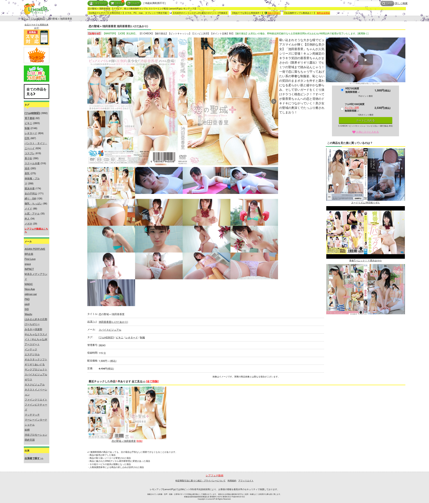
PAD (27, 299)
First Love (30, 259)
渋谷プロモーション (36, 434)
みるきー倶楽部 (33, 329)
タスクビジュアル (35, 384)
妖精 (27, 429)
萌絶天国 (30, 439)
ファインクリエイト (36, 399)
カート (119, 3)
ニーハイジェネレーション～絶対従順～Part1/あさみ (365, 318)
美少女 (28, 158)
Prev (91, 101)
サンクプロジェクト (36, 369)
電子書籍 (30, 118)
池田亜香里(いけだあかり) (113, 322)
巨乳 (27, 138)
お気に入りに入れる (367, 131)
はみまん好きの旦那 (36, 319)
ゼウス (28, 379)
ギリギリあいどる (35, 364)
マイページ (100, 3)
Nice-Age (30, 289)
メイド (28, 208)
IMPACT (29, 269)
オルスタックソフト (36, 359)
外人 (27, 218)
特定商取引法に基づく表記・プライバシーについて (200, 480)
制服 (27, 128)
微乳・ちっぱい (33, 203)
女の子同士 (31, 193)
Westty (28, 314)
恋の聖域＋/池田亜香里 (124, 441)
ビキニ (28, 123)
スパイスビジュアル (36, 374)
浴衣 (27, 168)
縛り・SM (30, 198)
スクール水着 (32, 163)
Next (274, 101)
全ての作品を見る (36, 91)
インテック (31, 349)
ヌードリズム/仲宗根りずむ (365, 202)
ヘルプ (136, 3)
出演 (92, 321)
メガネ (28, 223)
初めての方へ (273, 12)
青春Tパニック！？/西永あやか (365, 260)
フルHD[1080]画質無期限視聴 (354, 107)
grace (28, 264)
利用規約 (232, 480)
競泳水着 (30, 188)
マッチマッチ (32, 414)
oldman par (31, 294)
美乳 (27, 173)
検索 (390, 3)
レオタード (31, 133)
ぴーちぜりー (32, 324)
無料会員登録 (323, 12)
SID (27, 309)
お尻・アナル (32, 213)
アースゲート (32, 344)
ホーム (24, 18)
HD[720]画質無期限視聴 (352, 90)
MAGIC (29, 284)
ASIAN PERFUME (35, 248)
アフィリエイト (246, 480)
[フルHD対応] (38, 18)
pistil (27, 304)
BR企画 (29, 254)
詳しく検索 (401, 3)
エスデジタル (32, 354)
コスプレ (30, 153)
